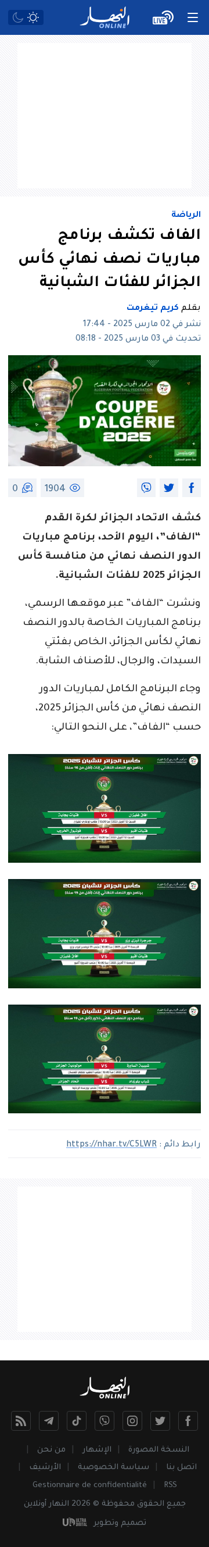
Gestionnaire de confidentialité (90, 1485)
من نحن (51, 1450)
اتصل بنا (181, 1467)
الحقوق (150, 1504)
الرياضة (186, 215)
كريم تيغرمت (153, 308)
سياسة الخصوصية (113, 1467)
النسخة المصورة (158, 1450)
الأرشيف (45, 1467)
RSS (170, 1485)
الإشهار (96, 1450)
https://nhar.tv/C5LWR (111, 1145)
